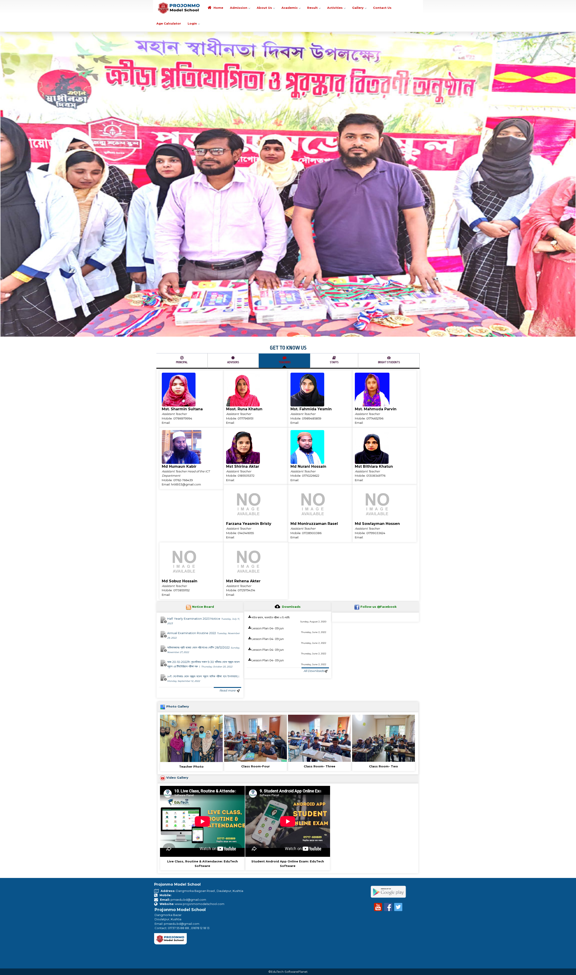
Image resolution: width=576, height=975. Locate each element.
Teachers (284, 274)
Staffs (334, 274)
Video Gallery (177, 689)
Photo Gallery (177, 618)
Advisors (233, 274)
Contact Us (382, 7)
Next (571, 140)
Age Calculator (168, 23)
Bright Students (389, 274)
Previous (4, 140)
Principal (182, 274)
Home (218, 7)
